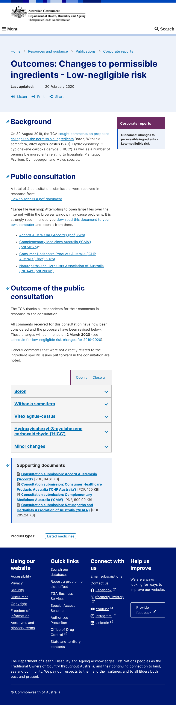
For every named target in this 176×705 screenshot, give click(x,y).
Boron (20, 391)
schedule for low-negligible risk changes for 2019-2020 (56, 339)
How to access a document (36, 199)
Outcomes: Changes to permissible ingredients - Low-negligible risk (139, 139)
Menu (12, 29)
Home (15, 51)
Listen (21, 96)
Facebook (104, 590)
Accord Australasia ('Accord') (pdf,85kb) (52, 235)
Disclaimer (19, 597)
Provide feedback (144, 611)
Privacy (17, 583)
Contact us (99, 583)
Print (40, 96)
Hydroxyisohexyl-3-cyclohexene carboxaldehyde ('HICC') (48, 431)
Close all (99, 377)
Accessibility (21, 576)
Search (167, 29)
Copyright (19, 604)
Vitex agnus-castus (34, 416)
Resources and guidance (48, 51)
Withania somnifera (34, 403)
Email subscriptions (106, 576)
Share (59, 96)
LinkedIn (103, 622)
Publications (86, 51)
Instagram (104, 616)
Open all (82, 377)
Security (17, 590)
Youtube (103, 609)
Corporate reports (118, 51)
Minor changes (29, 446)
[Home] (48, 13)
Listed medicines (60, 536)
